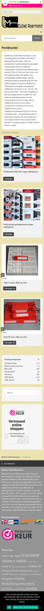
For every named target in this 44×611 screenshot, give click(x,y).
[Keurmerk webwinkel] (17, 534)
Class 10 (34, 566)
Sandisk (32, 588)
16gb (17, 556)
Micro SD (8, 368)
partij (14, 589)
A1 (10, 566)
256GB (5, 566)
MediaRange (11, 583)
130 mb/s (29, 562)
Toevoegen (8, 179)
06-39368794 (9, 463)
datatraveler (25, 570)
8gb (11, 555)
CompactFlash (11, 363)
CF (27, 567)
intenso (37, 574)
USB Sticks (9, 377)
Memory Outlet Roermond (11, 457)
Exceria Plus (7, 574)
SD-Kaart (8, 374)
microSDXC (7, 588)
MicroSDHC (27, 584)
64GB (34, 555)
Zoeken (37, 38)
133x (34, 561)
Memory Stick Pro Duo (14, 366)
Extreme (17, 574)
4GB (4, 555)
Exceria (35, 571)
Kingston (8, 578)
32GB (25, 555)
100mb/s (8, 561)
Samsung (20, 588)
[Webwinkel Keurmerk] (17, 425)
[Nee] (41, 601)
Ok (9, 607)
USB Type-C (9, 380)
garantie (23, 574)
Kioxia (20, 578)
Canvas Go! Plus (19, 566)
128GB (21, 561)
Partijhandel (10, 371)
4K (8, 556)
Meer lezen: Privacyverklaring (25, 607)
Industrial (31, 574)
